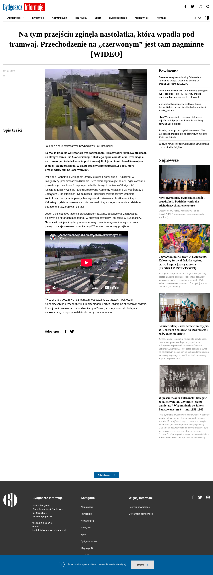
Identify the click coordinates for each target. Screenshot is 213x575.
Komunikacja (59, 17)
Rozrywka (81, 17)
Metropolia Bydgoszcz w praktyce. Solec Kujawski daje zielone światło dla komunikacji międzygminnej (182, 107)
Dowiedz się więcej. (116, 564)
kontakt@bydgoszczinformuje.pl (49, 530)
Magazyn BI (141, 17)
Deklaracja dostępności (141, 513)
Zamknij (140, 565)
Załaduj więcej (104, 475)
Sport (98, 17)
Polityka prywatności (139, 507)
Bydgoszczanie (118, 17)
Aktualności (14, 17)
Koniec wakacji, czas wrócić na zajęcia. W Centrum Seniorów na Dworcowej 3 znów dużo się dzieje (184, 329)
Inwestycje (37, 17)
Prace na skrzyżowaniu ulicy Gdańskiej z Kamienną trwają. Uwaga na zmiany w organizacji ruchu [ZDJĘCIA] (180, 80)
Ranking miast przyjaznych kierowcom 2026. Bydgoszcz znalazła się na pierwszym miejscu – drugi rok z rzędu (184, 133)
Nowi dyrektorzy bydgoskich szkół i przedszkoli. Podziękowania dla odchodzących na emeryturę (182, 201)
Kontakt (161, 17)
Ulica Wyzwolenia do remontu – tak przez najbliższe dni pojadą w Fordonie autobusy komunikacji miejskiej (181, 120)
